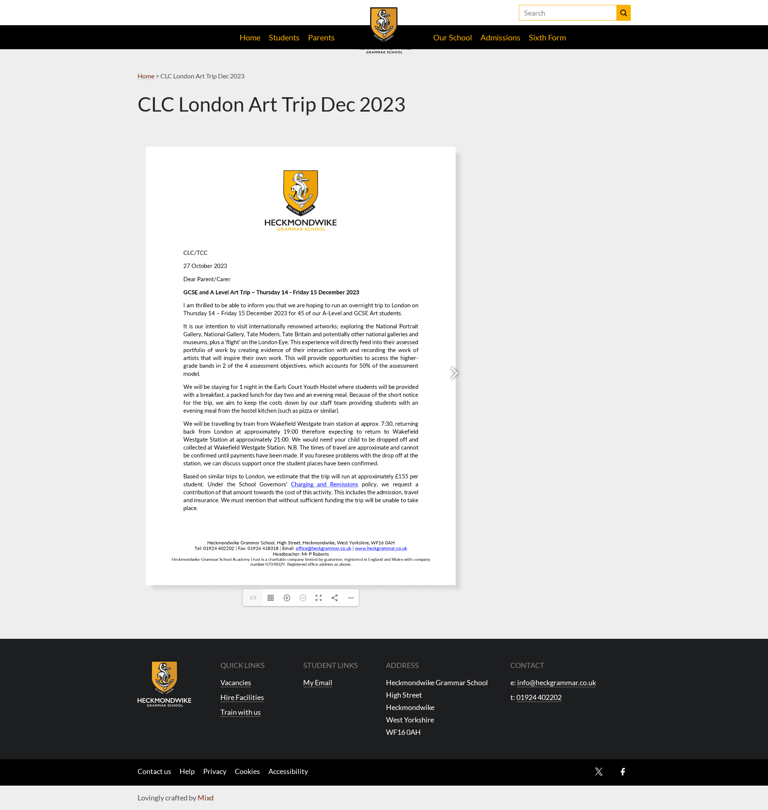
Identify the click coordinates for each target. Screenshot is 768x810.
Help (187, 771)
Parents (321, 37)
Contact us (154, 771)
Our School (452, 37)
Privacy (214, 771)
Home (250, 37)
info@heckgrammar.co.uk (556, 682)
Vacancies (235, 682)
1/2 (252, 597)
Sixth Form (547, 37)
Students (284, 37)
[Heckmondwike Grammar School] (384, 30)
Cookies (247, 771)
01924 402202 (539, 697)
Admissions (500, 37)
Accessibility (288, 771)
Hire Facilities (242, 697)
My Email (317, 682)
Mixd (206, 797)
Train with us (240, 712)
